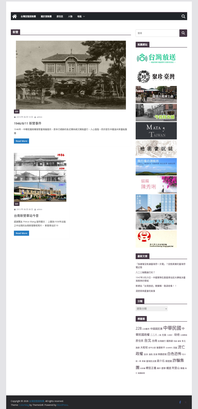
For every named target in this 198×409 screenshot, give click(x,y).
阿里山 (176, 368)
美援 (144, 361)
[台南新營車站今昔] (40, 177)
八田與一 (170, 335)
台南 (154, 340)
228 (139, 328)
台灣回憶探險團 (28, 16)
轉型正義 (151, 368)
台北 (147, 340)
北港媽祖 (183, 335)
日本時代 (169, 348)
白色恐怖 (174, 353)
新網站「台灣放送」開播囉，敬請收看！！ (156, 285)
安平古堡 (152, 347)
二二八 (153, 334)
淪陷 (151, 354)
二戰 (159, 335)
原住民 (60, 16)
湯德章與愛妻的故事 (145, 290)
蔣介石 (161, 361)
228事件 (146, 328)
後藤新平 (160, 347)
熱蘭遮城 (162, 354)
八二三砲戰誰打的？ (145, 272)
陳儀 (182, 368)
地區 (79, 16)
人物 (70, 16)
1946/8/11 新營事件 (27, 123)
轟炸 (159, 368)
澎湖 (155, 354)
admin (39, 117)
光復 (164, 334)
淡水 (146, 354)
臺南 (16, 111)
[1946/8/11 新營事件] (71, 75)
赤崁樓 (142, 368)
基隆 (179, 341)
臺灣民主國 (151, 361)
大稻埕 (144, 347)
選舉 (163, 368)
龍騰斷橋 (141, 373)
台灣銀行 (162, 341)
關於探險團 (46, 16)
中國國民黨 (156, 328)
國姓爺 (169, 340)
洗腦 (175, 347)
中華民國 (172, 328)
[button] (83, 16)
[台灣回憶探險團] (14, 16)
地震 (175, 341)
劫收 (177, 334)
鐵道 (168, 368)
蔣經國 (168, 360)
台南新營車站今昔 (26, 216)
